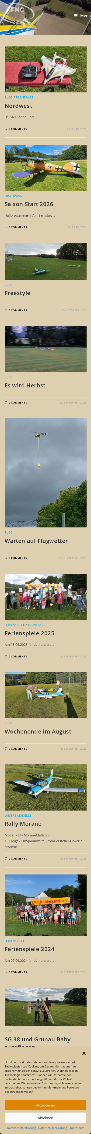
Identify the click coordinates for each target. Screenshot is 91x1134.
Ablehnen (45, 1118)
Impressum (77, 1128)
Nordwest (18, 105)
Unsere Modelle (18, 816)
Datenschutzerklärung (21, 1128)
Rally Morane (23, 823)
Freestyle (18, 293)
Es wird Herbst (25, 385)
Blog (9, 97)
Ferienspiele (15, 625)
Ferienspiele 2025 (30, 633)
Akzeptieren (45, 1105)
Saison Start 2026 (29, 204)
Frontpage (24, 97)
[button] (84, 1053)
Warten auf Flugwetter (36, 540)
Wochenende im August (38, 731)
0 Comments (18, 129)
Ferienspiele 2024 (30, 949)
